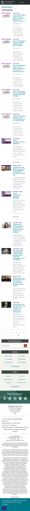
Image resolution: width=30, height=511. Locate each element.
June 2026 (7, 359)
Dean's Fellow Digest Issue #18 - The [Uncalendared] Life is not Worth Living (19, 118)
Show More (15, 366)
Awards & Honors (8, 379)
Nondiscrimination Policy (21, 427)
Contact (21, 2)
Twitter (10, 398)
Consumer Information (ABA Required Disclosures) (12, 420)
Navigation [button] (2, 2)
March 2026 (21, 362)
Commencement (21, 382)
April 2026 (7, 362)
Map (15, 413)
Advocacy (8, 376)
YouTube (25, 398)
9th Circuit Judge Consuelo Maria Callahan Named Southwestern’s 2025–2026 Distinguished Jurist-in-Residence (19, 255)
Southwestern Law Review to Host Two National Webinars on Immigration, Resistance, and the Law (19, 171)
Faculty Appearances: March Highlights (19, 141)
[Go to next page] (18, 335)
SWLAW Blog (7, 7)
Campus (8, 382)
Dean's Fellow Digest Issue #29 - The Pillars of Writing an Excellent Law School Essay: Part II (19, 18)
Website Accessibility (7, 427)
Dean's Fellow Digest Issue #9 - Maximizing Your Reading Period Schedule (19, 94)
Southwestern (9, 2)
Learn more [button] (5, 504)
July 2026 (20, 356)
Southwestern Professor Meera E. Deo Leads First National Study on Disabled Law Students (18, 228)
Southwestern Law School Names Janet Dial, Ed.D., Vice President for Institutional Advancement (19, 308)
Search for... (7, 345)
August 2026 (8, 356)
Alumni (21, 376)
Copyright (13, 425)
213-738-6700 (15, 411)
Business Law (21, 379)
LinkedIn (15, 398)
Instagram (20, 398)
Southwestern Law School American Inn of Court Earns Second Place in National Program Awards (19, 282)
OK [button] (4, 508)
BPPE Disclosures (6, 423)
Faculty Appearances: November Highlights (17, 195)
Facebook (4, 398)
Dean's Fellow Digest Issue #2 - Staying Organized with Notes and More (19, 43)
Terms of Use (5, 425)
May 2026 (20, 359)
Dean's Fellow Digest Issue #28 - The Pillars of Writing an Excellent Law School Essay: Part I (19, 68)
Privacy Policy (16, 423)
